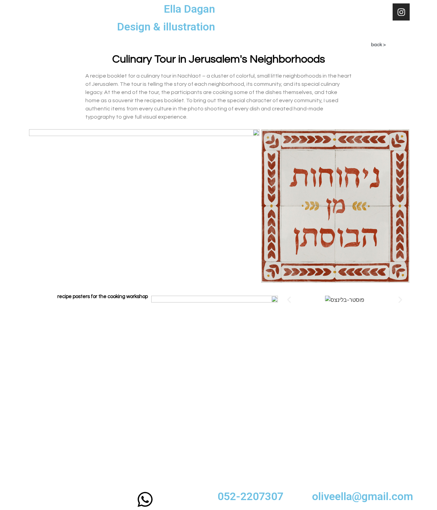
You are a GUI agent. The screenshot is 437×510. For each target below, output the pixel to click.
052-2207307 (250, 496)
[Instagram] (401, 12)
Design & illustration (166, 26)
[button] (289, 299)
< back (378, 44)
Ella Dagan (189, 8)
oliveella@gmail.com (362, 496)
